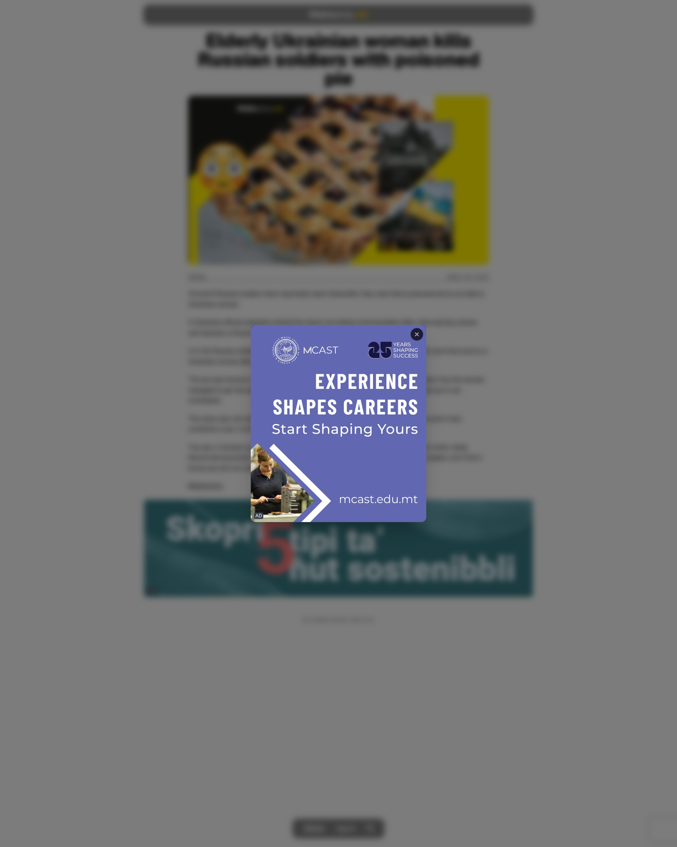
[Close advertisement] (417, 334)
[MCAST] (338, 423)
